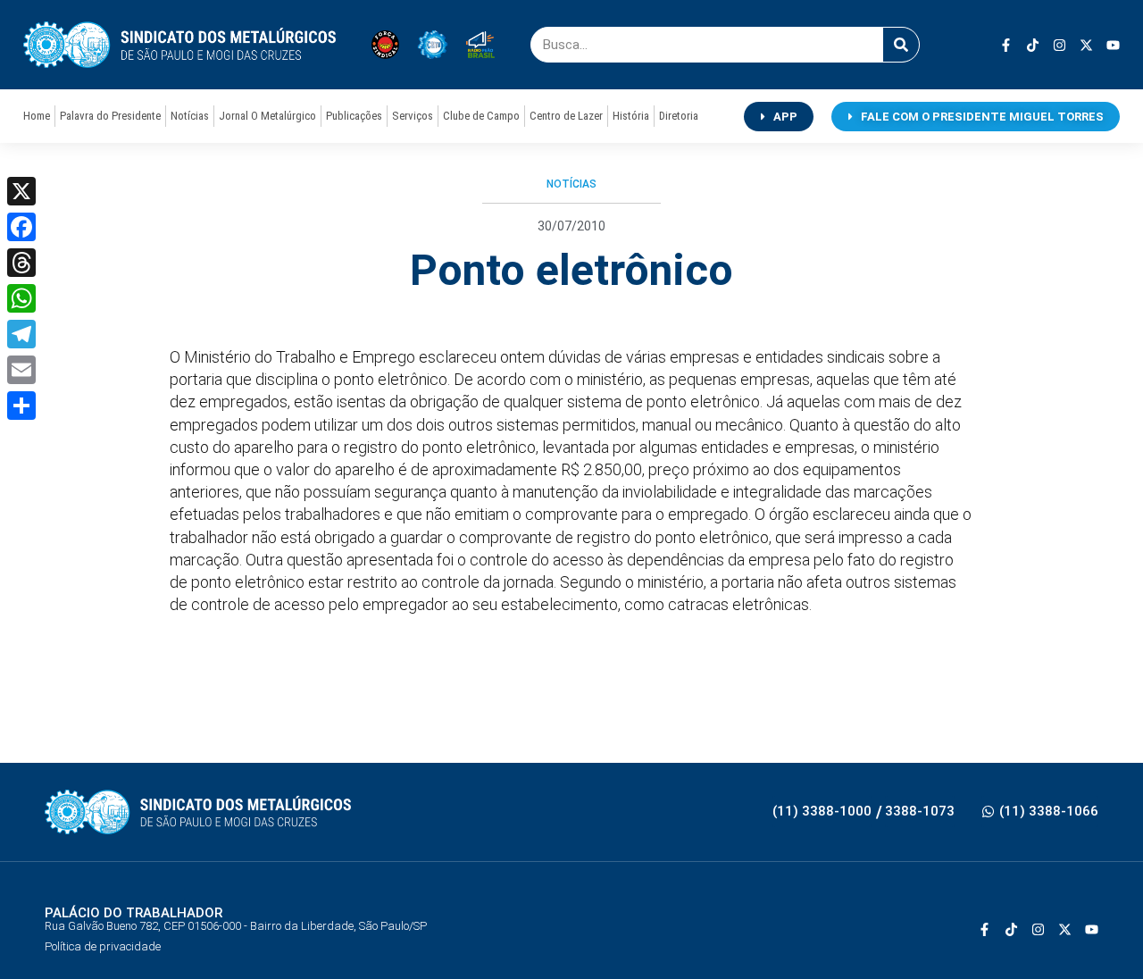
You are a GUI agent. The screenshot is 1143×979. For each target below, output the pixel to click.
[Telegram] (21, 334)
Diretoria (678, 115)
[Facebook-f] (1006, 45)
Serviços (412, 115)
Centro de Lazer (566, 115)
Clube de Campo (481, 115)
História (631, 115)
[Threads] (21, 262)
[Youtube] (1113, 45)
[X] (21, 191)
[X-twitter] (1086, 45)
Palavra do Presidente (110, 115)
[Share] (21, 405)
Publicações (354, 115)
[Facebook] (21, 227)
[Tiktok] (1032, 45)
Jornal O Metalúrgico (267, 115)
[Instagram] (1059, 45)
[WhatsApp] (21, 298)
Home (36, 115)
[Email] (21, 370)
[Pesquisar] (901, 45)
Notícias (190, 115)
